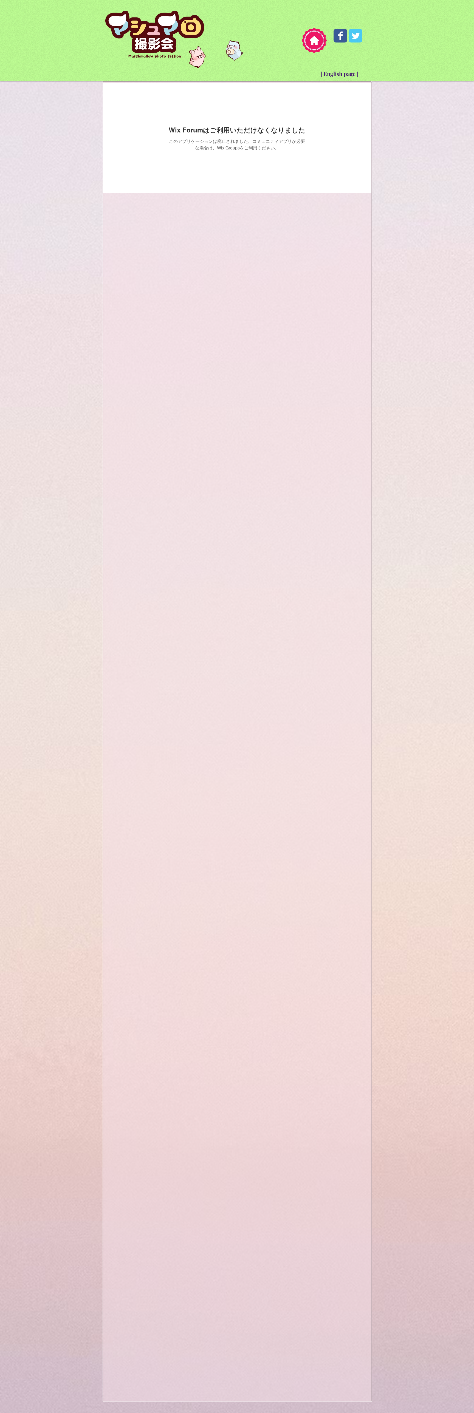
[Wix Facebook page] (340, 36)
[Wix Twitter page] (355, 36)
